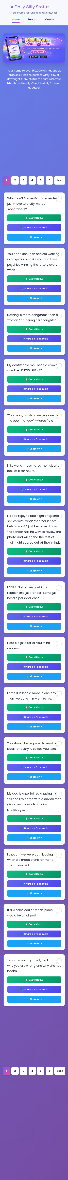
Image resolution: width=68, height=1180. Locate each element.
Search (32, 19)
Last (60, 180)
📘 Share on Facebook (34, 227)
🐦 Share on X (34, 237)
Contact (50, 19)
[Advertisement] (34, 144)
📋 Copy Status (34, 218)
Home (16, 19)
